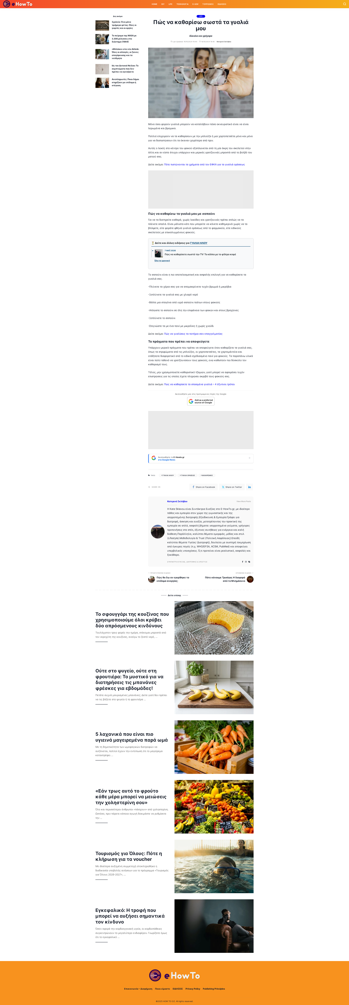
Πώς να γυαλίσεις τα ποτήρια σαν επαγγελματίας (193, 333)
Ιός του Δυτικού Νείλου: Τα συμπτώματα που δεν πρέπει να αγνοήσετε (125, 68)
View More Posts (244, 501)
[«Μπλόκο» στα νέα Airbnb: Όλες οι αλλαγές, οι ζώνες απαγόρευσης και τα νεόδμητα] (102, 54)
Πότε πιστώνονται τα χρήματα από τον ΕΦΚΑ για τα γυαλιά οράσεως (204, 164)
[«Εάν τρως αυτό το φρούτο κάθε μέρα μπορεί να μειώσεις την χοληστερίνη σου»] (214, 807)
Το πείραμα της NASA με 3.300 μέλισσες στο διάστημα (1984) (124, 38)
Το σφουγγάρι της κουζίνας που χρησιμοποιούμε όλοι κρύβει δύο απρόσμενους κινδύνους (132, 619)
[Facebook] (242, 562)
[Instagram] (246, 562)
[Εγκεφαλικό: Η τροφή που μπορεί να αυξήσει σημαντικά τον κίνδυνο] (214, 926)
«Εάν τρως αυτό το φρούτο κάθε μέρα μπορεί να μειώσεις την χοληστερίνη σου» (131, 796)
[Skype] (249, 562)
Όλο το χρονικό (162, 260)
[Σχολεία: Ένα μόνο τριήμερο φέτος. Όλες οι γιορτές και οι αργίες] (102, 25)
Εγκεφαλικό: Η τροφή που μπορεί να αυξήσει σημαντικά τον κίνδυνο (130, 916)
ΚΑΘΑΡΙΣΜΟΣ (207, 475)
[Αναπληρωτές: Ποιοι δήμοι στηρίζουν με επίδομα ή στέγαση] (102, 83)
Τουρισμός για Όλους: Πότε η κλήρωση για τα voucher (128, 856)
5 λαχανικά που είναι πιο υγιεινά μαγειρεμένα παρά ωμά (131, 737)
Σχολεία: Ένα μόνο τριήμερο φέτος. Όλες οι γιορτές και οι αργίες (124, 25)
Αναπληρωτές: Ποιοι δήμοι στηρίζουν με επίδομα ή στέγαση (125, 82)
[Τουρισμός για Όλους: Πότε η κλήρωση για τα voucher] (214, 866)
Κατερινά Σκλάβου (224, 42)
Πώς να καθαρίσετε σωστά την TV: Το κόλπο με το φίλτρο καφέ (200, 254)
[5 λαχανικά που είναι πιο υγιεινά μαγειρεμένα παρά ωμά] (214, 747)
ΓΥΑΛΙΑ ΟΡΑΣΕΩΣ (188, 475)
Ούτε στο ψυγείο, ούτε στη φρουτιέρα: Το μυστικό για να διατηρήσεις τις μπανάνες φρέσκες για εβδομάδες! (129, 679)
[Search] (344, 4)
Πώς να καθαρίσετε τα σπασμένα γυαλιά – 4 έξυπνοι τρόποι (199, 384)
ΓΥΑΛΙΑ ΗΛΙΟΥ (198, 243)
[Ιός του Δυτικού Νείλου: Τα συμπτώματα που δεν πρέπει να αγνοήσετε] (102, 69)
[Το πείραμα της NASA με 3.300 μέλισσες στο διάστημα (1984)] (102, 39)
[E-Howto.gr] (18, 4)
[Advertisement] (201, 189)
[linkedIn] (249, 487)
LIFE (201, 16)
